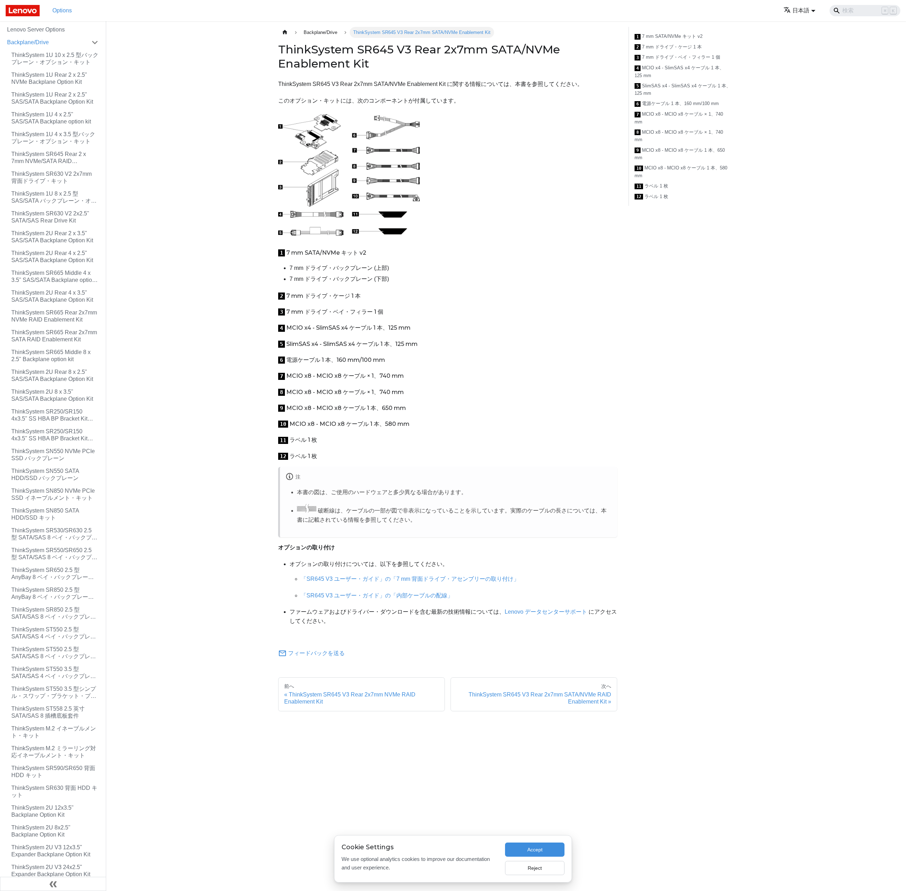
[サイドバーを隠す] (53, 884)
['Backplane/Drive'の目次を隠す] (95, 42)
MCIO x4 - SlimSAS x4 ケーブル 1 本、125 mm (679, 71)
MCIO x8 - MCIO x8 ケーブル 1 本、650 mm (680, 154)
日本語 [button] (800, 10)
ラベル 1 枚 (652, 186)
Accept (535, 849)
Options (62, 10)
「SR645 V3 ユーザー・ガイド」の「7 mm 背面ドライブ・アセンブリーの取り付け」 (410, 579)
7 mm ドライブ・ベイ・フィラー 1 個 (678, 57)
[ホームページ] (285, 32)
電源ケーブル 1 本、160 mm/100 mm (677, 103)
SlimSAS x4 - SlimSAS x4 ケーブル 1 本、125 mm (683, 89)
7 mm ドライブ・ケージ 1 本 (669, 47)
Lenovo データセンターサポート (546, 612)
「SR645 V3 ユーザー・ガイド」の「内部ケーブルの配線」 (377, 595)
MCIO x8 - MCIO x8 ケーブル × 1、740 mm (679, 118)
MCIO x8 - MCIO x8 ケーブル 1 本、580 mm (681, 171)
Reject (535, 868)
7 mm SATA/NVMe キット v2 (669, 36)
